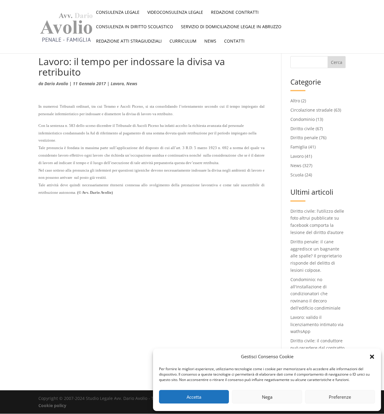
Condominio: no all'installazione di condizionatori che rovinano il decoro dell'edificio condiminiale (315, 294)
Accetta (194, 397)
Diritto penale (304, 137)
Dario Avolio (56, 83)
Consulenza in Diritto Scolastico (134, 27)
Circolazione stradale (311, 110)
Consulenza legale (118, 12)
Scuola (297, 175)
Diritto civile (302, 128)
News (210, 41)
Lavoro (117, 83)
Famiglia (298, 147)
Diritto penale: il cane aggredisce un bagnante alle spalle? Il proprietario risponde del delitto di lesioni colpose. (316, 256)
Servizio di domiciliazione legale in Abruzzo (231, 27)
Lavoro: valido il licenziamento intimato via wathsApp (317, 324)
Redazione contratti (235, 12)
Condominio (302, 119)
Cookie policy (52, 405)
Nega (267, 397)
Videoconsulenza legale (175, 12)
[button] (372, 357)
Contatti (234, 41)
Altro (295, 101)
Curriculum (183, 41)
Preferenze (340, 397)
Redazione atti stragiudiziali (129, 41)
